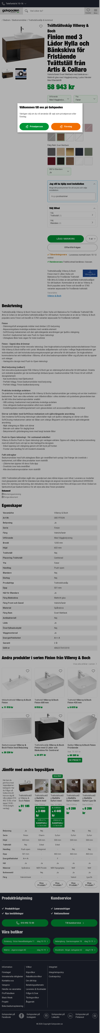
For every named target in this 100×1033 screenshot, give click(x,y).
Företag (68, 126)
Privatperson (36, 126)
